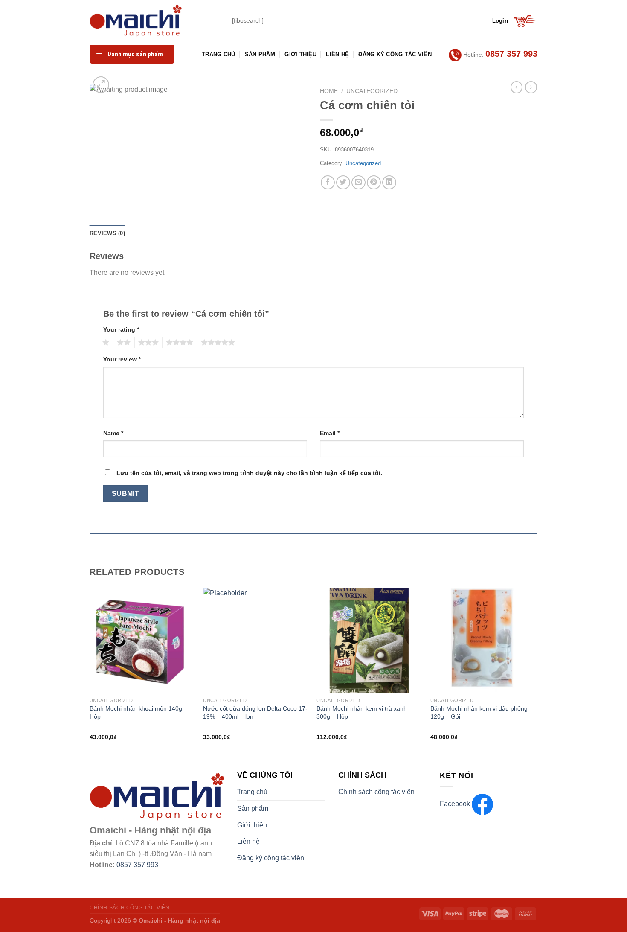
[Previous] (90, 671)
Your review (122, 359)
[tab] (107, 233)
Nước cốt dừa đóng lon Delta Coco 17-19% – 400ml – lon (255, 712)
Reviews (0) (107, 233)
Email (330, 433)
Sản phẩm (260, 54)
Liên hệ (337, 54)
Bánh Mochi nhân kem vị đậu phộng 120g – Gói (479, 712)
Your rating (121, 329)
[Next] (534, 671)
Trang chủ (218, 54)
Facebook (456, 803)
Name (113, 433)
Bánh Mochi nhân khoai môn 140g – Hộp (138, 712)
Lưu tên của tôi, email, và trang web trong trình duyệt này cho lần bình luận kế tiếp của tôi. (249, 472)
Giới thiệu (300, 54)
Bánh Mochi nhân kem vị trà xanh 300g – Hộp (361, 712)
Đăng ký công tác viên (394, 54)
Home (329, 91)
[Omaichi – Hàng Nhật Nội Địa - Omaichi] (154, 21)
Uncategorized (372, 91)
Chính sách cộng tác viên (376, 791)
